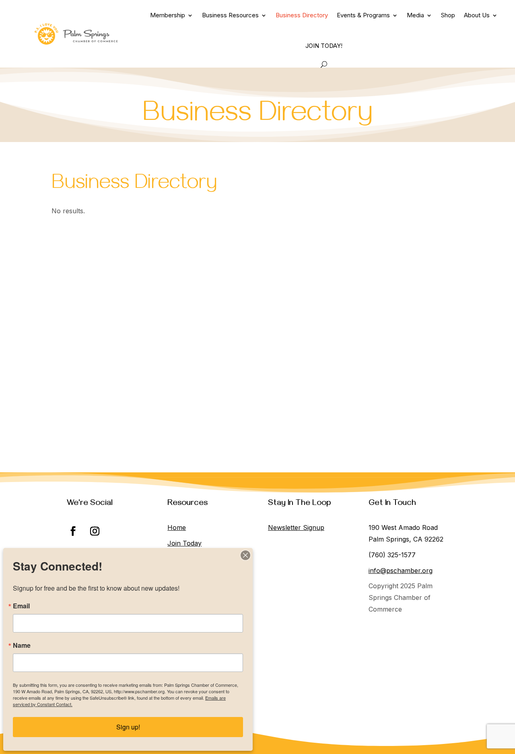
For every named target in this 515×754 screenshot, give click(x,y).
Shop (448, 15)
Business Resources (230, 15)
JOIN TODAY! (323, 45)
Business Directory (302, 15)
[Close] (245, 555)
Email (21, 606)
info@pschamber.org (401, 571)
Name (22, 645)
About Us (477, 15)
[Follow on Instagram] (94, 531)
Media (415, 15)
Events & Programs (363, 15)
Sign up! (128, 726)
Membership (167, 15)
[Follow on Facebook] (73, 531)
